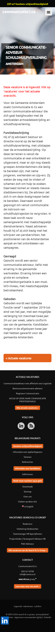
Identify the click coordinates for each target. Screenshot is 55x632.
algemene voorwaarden (25, 617)
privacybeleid (42, 614)
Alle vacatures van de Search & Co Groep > (27, 550)
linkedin (47, 617)
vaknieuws (28, 606)
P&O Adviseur (27, 543)
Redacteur (27, 523)
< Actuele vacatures (18, 358)
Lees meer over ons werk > (27, 586)
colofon (37, 606)
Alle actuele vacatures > (27, 407)
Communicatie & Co (27, 566)
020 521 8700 (27, 571)
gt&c (39, 617)
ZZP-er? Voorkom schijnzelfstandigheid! (27, 3)
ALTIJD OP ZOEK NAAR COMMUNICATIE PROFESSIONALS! (27, 400)
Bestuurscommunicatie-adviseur (28, 388)
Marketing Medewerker (27, 528)
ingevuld (18, 606)
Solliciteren (27, 474)
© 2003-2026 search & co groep (20, 614)
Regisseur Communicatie (27, 393)
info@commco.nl (27, 574)
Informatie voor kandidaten (27, 468)
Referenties (27, 462)
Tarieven (28, 457)
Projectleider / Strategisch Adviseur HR (27, 538)
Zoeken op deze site (27, 501)
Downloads (27, 486)
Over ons (27, 496)
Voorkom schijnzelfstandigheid (27, 446)
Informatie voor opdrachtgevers (27, 452)
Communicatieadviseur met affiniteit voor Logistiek (27, 383)
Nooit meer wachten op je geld (27, 480)
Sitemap (27, 491)
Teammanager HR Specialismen (27, 533)
